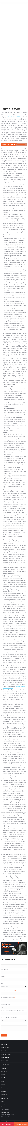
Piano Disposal (5, 1047)
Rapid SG (11, 1121)
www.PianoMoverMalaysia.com (13, 116)
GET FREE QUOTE (7, 1124)
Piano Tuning (4, 1060)
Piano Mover (4, 1050)
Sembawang (4, 1088)
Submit (4, 1035)
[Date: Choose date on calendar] (25, 986)
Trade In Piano (5, 1064)
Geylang (3, 1081)
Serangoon (4, 1091)
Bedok (3, 1074)
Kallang (3, 1084)
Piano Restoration (5, 1054)
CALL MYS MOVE (22, 1124)
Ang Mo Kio (4, 1071)
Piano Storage (5, 1057)
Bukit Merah (4, 1078)
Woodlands (4, 1094)
